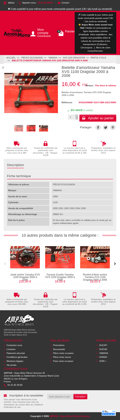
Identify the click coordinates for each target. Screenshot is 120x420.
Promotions (58, 345)
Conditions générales (17, 357)
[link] (98, 127)
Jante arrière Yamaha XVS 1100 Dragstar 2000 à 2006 (25, 277)
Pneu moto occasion (63, 361)
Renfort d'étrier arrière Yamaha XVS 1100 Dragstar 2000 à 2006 (95, 277)
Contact (65, 2)
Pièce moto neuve (62, 357)
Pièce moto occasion (63, 353)
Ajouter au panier (101, 118)
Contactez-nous (14, 345)
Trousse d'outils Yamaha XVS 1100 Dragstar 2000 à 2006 (60, 277)
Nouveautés (59, 349)
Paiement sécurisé (16, 353)
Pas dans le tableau (105, 85)
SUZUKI (103, 349)
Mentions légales (15, 361)
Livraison (11, 349)
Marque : (90, 85)
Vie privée (11, 365)
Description (15, 165)
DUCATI (103, 345)
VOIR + (102, 361)
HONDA (103, 357)
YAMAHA (103, 353)
